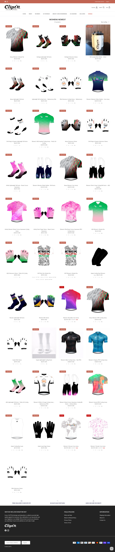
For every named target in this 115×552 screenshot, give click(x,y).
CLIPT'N (9, 546)
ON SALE (90, 13)
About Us (102, 517)
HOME (24, 13)
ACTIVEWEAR (46, 13)
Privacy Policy (68, 520)
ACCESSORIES (73, 13)
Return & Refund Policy (70, 517)
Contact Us (102, 520)
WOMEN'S (37, 13)
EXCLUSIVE (82, 13)
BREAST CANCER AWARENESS (60, 13)
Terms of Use (67, 522)
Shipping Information (105, 515)
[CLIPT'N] (12, 7)
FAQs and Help (68, 515)
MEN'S (30, 13)
